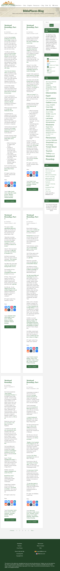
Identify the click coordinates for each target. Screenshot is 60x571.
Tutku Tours (48, 191)
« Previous (12, 530)
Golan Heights (7, 317)
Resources (36, 5)
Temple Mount (35, 516)
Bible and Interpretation (50, 174)
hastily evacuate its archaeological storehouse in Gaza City (10, 451)
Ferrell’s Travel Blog (50, 176)
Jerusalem (29, 182)
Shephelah (6, 321)
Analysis (48, 85)
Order (46, 5)
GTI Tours (47, 189)
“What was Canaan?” (31, 94)
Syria (55, 142)
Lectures (6, 194)
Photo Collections (16, 5)
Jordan (33, 359)
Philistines (48, 130)
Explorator (47, 182)
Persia (52, 129)
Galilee (9, 191)
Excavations (10, 510)
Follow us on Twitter (53, 65)
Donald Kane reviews (9, 475)
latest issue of (33, 470)
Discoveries (32, 510)
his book (35, 87)
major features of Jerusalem (33, 75)
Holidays (28, 358)
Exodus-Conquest (34, 357)
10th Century (48, 81)
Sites (24, 5)
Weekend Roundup (8, 197)
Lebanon (52, 116)
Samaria (11, 320)
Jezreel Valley (49, 112)
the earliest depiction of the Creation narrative (10, 55)
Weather (53, 153)
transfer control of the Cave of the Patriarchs (10, 130)
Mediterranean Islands (51, 120)
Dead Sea (49, 89)
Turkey (48, 153)
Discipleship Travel (49, 187)
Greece (54, 102)
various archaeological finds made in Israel (10, 272)
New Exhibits (34, 515)
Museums (11, 194)
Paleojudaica (48, 172)
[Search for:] (51, 22)
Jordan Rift (10, 193)
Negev (37, 182)
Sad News (48, 140)
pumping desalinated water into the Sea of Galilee (10, 39)
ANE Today (7, 68)
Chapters (29, 5)
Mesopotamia (50, 122)
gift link (14, 284)
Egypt (48, 96)
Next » (32, 530)
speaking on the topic (31, 85)
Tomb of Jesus (49, 148)
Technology (29, 184)
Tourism (11, 196)
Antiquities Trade (11, 315)
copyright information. (14, 567)
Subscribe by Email (53, 59)
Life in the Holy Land (50, 171)
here (27, 62)
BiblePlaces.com (49, 169)
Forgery (54, 100)
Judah (14, 193)
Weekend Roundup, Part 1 (10, 27)
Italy (51, 107)
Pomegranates (30, 235)
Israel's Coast (33, 181)
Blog (42, 5)
